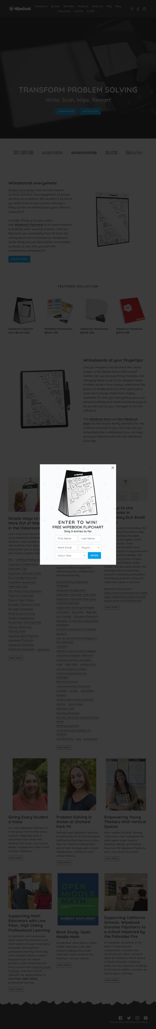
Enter (94, 555)
